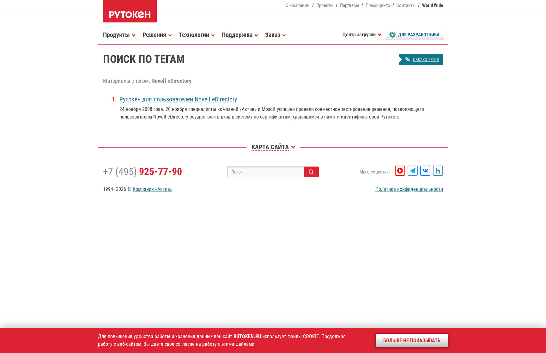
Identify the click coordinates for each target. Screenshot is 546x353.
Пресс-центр (378, 5)
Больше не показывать (411, 341)
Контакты (406, 5)
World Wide (432, 5)
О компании (298, 5)
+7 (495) (142, 172)
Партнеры (349, 5)
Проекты (324, 5)
